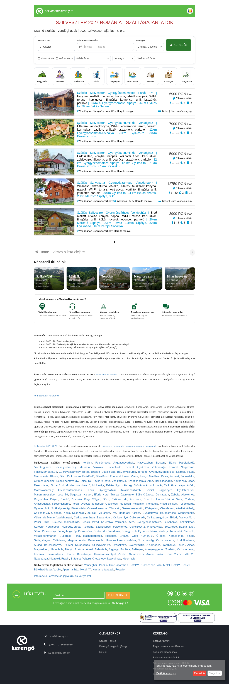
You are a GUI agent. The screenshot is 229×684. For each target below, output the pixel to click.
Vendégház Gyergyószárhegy (96, 200)
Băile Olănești (144, 494)
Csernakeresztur (97, 508)
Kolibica (87, 462)
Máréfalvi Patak (158, 476)
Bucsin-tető (108, 471)
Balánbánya (84, 554)
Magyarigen (41, 549)
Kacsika (39, 554)
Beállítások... (164, 673)
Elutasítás (199, 673)
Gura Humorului (142, 535)
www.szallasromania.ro (108, 374)
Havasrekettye (101, 480)
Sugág (38, 544)
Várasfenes (167, 508)
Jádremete (127, 494)
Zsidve (122, 554)
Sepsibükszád (90, 521)
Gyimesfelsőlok (147, 531)
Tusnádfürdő (113, 467)
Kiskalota (111, 535)
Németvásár (136, 554)
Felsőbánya (171, 521)
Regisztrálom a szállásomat (168, 646)
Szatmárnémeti (83, 549)
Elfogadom (214, 673)
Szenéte (189, 531)
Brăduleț (76, 558)
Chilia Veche (173, 554)
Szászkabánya (137, 480)
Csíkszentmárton (84, 517)
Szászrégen (104, 517)
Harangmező (168, 512)
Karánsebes (82, 544)
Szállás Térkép (107, 640)
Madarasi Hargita (129, 512)
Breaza (124, 535)
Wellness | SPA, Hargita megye (134, 200)
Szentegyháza (43, 467)
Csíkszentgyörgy (157, 517)
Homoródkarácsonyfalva (121, 540)
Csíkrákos (170, 485)
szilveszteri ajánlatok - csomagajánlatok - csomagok (129, 446)
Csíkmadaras (55, 554)
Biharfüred (102, 476)
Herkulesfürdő (163, 480)
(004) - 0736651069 (61, 644)
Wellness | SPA (47, 58)
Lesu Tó (62, 494)
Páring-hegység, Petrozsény (74, 531)
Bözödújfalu (78, 508)
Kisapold (54, 558)
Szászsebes (103, 526)
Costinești (111, 503)
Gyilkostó (143, 467)
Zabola (175, 494)
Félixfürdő (88, 476)
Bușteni (160, 462)
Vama (134, 476)
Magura (72, 540)
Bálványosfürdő (126, 471)
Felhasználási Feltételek (46, 395)
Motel (166, 565)
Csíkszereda (119, 499)
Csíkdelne (59, 540)
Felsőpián (139, 503)
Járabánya (169, 544)
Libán (191, 480)
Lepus (90, 490)
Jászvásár (56, 549)
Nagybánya (41, 558)
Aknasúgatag (42, 503)
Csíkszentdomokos (70, 490)
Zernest (174, 476)
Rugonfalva (41, 499)
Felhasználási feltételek (166, 657)
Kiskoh (88, 494)
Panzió (103, 565)
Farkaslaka (187, 476)
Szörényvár (141, 485)
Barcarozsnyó (52, 544)
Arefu (82, 540)
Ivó (114, 512)
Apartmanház (70, 569)
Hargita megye (125, 111)
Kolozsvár (156, 485)
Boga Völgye (92, 499)
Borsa (86, 471)
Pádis (190, 471)
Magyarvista (154, 526)
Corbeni (189, 499)
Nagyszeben (145, 462)
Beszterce (170, 526)
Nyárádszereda (71, 526)
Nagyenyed (165, 490)
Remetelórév (95, 540)
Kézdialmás (187, 521)
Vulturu (86, 558)
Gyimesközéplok (44, 480)
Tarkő (159, 554)
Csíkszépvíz (137, 526)
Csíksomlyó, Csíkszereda (129, 517)
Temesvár (97, 503)
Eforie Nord (101, 494)
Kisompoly (129, 558)
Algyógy (113, 549)
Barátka (125, 549)
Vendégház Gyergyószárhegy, (96, 230)
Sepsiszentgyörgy (67, 480)
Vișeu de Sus (168, 503)
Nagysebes (53, 526)
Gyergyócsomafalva (149, 521)
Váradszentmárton (45, 535)
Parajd (143, 476)
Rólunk (103, 651)
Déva (106, 499)
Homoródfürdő (165, 499)
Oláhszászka (186, 512)
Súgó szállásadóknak (165, 651)
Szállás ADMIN (161, 640)
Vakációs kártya (66, 58)
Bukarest (65, 535)
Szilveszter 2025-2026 (45, 446)
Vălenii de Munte (44, 517)
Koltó (67, 512)
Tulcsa (115, 494)
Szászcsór (78, 512)
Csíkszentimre (165, 540)
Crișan (54, 499)
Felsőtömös (120, 526)
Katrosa (181, 471)
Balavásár (101, 549)
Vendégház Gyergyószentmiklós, (98, 111)
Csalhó (64, 499)
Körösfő (38, 526)
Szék (179, 499)
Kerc (131, 521)
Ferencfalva (41, 485)
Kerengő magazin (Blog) (113, 646)
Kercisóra (135, 499)
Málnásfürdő (71, 521)
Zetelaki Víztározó (98, 512)
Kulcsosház (148, 565)
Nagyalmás (114, 558)
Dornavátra (162, 494)
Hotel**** (85, 569)
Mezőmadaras (111, 531)
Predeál (129, 467)
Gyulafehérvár (185, 490)
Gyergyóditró (137, 544)
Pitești (68, 549)
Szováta (98, 467)
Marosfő (85, 467)
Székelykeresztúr (132, 508)
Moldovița (98, 485)
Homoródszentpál (105, 554)
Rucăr (181, 544)
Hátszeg (126, 485)
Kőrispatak (151, 508)
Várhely (163, 531)
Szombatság (146, 540)
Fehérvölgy (113, 485)
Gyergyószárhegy (70, 471)
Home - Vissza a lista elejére (61, 252)
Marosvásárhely (43, 490)
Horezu (70, 554)
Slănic (172, 462)
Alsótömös (187, 494)
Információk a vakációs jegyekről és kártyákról (62, 575)
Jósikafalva (119, 480)
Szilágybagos (42, 540)
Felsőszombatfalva (45, 471)
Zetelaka (76, 499)
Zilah (62, 476)
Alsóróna (88, 526)
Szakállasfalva (185, 540)
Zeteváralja (158, 467)
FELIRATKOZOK (117, 595)
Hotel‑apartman (118, 565)
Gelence (56, 512)
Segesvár (75, 494)
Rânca (54, 476)
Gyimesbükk (42, 508)
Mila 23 (189, 554)
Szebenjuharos (61, 503)
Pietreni (68, 544)
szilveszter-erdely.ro (59, 11)
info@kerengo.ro (59, 636)
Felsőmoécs (102, 462)
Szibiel (150, 490)
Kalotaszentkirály (130, 490)
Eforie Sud (57, 485)
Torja (77, 535)
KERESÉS (180, 44)
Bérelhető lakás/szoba (47, 569)
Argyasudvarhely (123, 462)
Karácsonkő (176, 535)
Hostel (185, 565)
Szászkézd (119, 544)
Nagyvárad (187, 467)
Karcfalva (107, 521)
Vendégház (91, 565)
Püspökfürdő (186, 503)
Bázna (183, 526)
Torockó (142, 471)
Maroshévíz (41, 476)
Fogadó (120, 569)
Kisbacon (125, 503)
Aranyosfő (185, 517)
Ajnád (190, 544)
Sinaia (190, 535)
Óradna (160, 535)
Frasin (65, 558)
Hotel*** (134, 565)
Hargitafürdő (186, 462)
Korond (173, 467)
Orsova (85, 503)
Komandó (152, 503)
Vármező (120, 521)
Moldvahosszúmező (78, 485)
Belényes (137, 549)
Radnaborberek (92, 535)
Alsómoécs (153, 544)
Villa (159, 565)
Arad (150, 480)
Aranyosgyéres (154, 549)
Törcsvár (114, 508)
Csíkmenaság (185, 549)
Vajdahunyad (64, 517)
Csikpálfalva (41, 512)
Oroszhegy (99, 558)
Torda (75, 503)
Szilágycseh (129, 531)
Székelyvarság (60, 508)
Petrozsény (49, 531)
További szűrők (144, 58)
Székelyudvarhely (65, 467)
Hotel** (175, 565)
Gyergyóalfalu (107, 490)
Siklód (173, 517)
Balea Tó (85, 480)
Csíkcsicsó (74, 476)
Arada (150, 554)
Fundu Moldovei (119, 476)
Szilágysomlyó (101, 544)
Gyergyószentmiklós (161, 471)
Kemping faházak (103, 569)
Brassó (95, 471)
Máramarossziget (44, 494)
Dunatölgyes (150, 512)
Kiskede (57, 521)
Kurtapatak (176, 531)
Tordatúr (170, 549)
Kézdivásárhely (185, 508)
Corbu (97, 531)
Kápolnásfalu (186, 485)
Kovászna (180, 480)
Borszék (149, 499)
